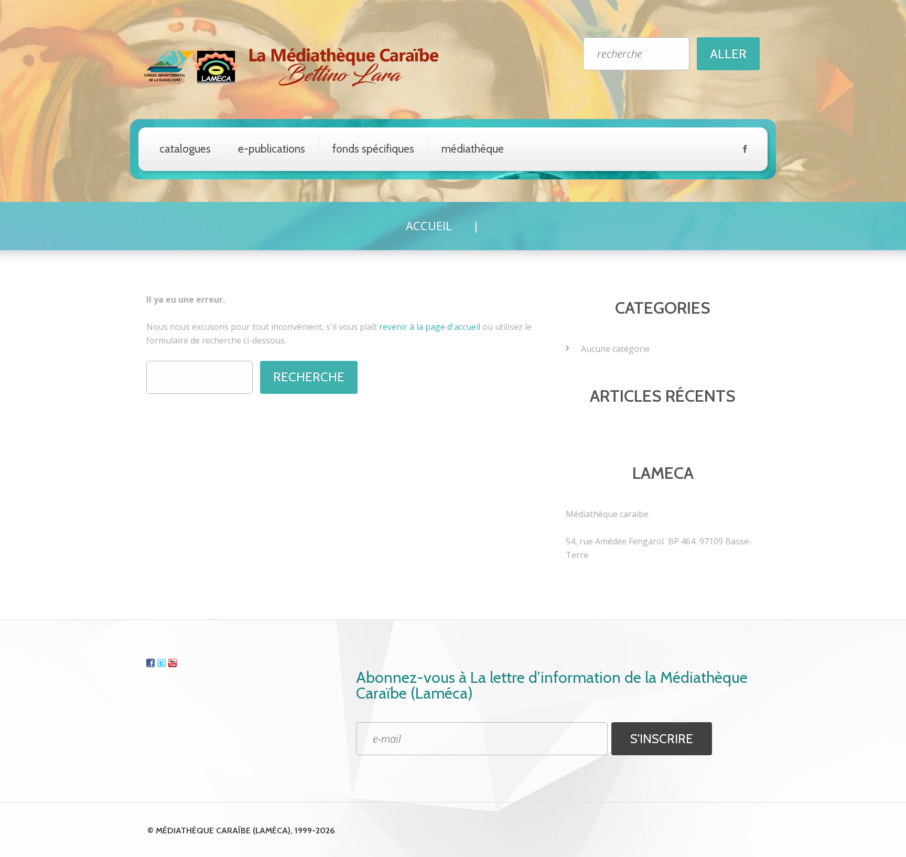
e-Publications (271, 148)
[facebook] (745, 151)
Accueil (429, 225)
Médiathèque (472, 148)
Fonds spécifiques (373, 148)
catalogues (185, 148)
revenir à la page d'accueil (429, 327)
